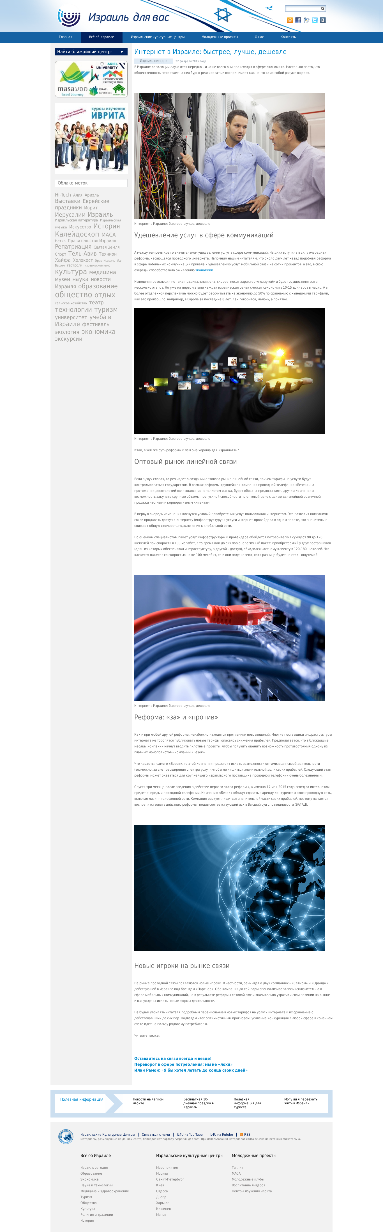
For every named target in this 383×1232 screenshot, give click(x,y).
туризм (106, 309)
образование (98, 286)
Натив (60, 241)
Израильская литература (76, 220)
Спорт (60, 254)
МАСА (108, 235)
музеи (62, 279)
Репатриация (73, 246)
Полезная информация (81, 1099)
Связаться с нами (156, 1135)
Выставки (67, 201)
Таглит (237, 1168)
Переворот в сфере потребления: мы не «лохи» (183, 1064)
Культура (87, 1209)
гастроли (74, 265)
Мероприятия (167, 1168)
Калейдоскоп (77, 234)
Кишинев (163, 1209)
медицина (102, 272)
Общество (88, 1203)
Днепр (161, 1197)
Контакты (289, 37)
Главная (65, 37)
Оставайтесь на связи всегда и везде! (173, 1058)
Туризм (86, 1197)
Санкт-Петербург (170, 1179)
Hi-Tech (63, 195)
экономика (99, 332)
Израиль (100, 214)
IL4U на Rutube (221, 1135)
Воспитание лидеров (248, 1185)
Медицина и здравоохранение (104, 1191)
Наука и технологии (96, 1185)
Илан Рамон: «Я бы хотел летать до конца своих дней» (191, 1070)
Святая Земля (107, 247)
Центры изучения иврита (252, 1191)
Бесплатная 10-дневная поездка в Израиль (198, 1103)
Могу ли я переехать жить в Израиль (300, 1101)
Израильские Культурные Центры (107, 1135)
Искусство (80, 227)
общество (73, 294)
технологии (73, 310)
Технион (108, 254)
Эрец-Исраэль (105, 261)
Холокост (83, 260)
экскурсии (68, 339)
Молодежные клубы (248, 1179)
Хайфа (63, 260)
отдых (104, 295)
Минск (161, 1215)
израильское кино (97, 265)
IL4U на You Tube (190, 1135)
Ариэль (92, 195)
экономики (204, 270)
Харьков (162, 1203)
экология (67, 332)
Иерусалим (70, 214)
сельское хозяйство (71, 303)
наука (80, 279)
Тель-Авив (82, 253)
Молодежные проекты (220, 37)
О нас (259, 37)
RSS (247, 1135)
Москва (162, 1173)
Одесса (162, 1191)
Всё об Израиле (101, 37)
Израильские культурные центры (158, 37)
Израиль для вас (110, 16)
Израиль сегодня (153, 61)
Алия (77, 195)
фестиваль (95, 324)
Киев (160, 1185)
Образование (91, 1173)
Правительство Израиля (92, 240)
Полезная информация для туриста (247, 1103)
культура (71, 271)
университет (71, 317)
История (106, 226)
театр (96, 302)
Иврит (91, 208)
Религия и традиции (96, 1215)
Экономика (89, 1179)
